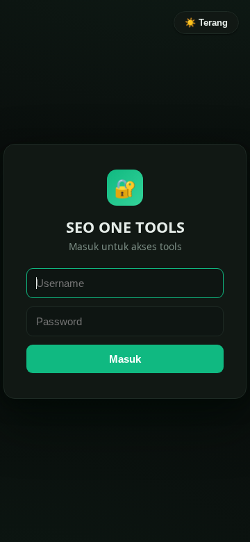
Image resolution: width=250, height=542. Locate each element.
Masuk (125, 359)
